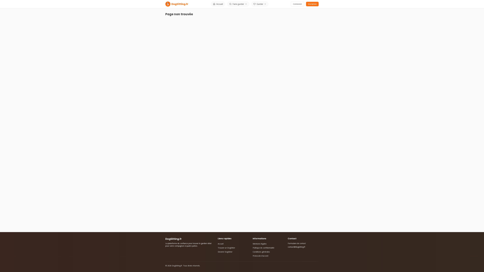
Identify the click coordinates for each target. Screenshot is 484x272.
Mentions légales (260, 244)
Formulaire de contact (297, 243)
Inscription (312, 4)
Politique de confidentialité (263, 248)
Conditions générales (261, 252)
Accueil (220, 244)
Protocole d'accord (260, 256)
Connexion (297, 4)
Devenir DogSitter (225, 252)
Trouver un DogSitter (226, 248)
